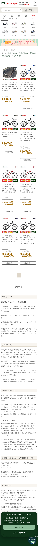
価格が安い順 (12, 53)
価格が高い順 (23, 53)
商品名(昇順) (6, 56)
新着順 (32, 53)
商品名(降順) (16, 56)
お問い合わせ (19, 527)
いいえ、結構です (19, 533)
